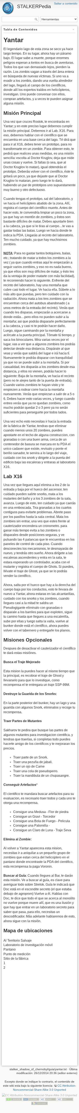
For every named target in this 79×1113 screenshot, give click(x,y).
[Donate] (14, 1099)
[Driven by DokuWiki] (39, 1103)
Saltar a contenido (65, 3)
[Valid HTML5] (48, 1099)
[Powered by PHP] (31, 1099)
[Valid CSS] (65, 1099)
